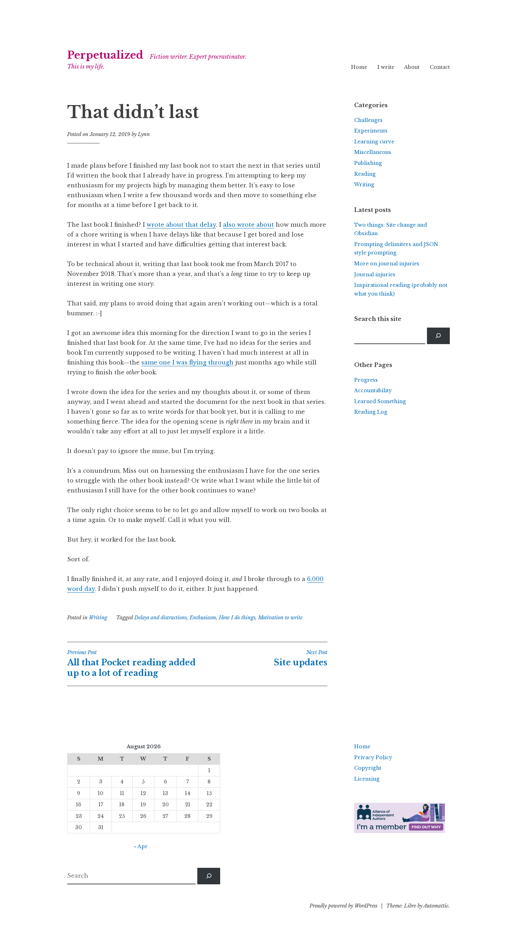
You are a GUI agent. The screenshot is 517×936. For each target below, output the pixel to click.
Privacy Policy (373, 757)
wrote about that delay (181, 224)
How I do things (237, 617)
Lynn (144, 134)
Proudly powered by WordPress (343, 906)
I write (385, 67)
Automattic (435, 906)
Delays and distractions (160, 617)
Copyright (367, 768)
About (412, 67)
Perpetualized (105, 55)
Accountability (373, 390)
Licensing (366, 779)
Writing (98, 617)
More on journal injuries (386, 263)
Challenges (368, 120)
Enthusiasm (203, 617)
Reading (365, 174)
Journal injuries (374, 274)
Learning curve (374, 141)
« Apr (141, 846)
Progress (366, 380)
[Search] (438, 336)
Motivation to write (280, 617)
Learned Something (380, 401)
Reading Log (370, 412)
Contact (440, 67)
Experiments (371, 131)
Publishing (368, 163)
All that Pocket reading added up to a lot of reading (131, 663)
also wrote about (248, 224)
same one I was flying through (187, 362)
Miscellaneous (372, 152)
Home (359, 67)
